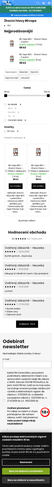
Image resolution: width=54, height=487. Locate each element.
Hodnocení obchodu (27, 232)
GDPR (12, 382)
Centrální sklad (17, 120)
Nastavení (26, 462)
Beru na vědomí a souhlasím (26, 471)
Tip (11, 116)
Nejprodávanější (11, 78)
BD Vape (12, 131)
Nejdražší (34, 72)
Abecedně (25, 78)
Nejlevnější (23, 72)
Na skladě (14, 104)
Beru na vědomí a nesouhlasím (26, 480)
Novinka (13, 112)
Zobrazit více (27, 324)
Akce (12, 108)
